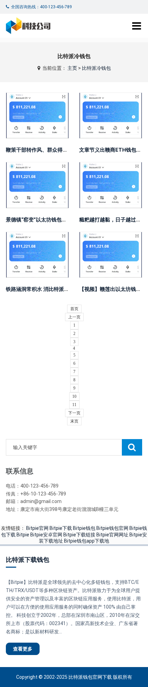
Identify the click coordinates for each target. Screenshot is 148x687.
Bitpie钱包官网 (112, 528)
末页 (74, 421)
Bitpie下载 (61, 528)
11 (74, 404)
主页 (72, 68)
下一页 (74, 413)
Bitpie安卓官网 (46, 534)
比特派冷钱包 (96, 68)
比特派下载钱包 (27, 559)
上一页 (74, 317)
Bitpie (23, 534)
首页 (74, 308)
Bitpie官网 (37, 528)
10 (74, 396)
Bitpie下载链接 (79, 534)
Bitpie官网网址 (112, 534)
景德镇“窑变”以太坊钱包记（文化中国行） (54, 220)
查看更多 (37, 113)
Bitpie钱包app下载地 (86, 541)
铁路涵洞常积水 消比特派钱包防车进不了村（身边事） (68, 289)
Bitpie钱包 (84, 528)
